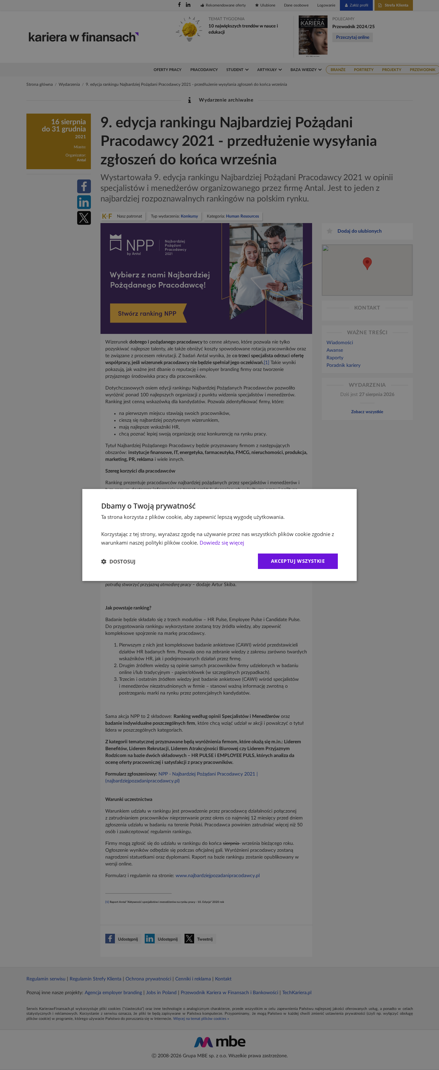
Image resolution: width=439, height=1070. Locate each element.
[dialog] (219, 535)
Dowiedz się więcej (222, 542)
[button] (118, 561)
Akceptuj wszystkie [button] (298, 561)
